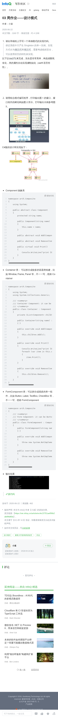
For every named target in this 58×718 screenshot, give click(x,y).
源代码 (11, 494)
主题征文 (22, 10)
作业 (38, 535)
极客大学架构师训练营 (23, 535)
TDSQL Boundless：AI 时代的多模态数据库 (19, 597)
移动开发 (45, 10)
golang (36, 10)
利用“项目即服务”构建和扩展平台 (19, 656)
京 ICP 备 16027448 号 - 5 (29, 702)
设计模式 (7, 535)
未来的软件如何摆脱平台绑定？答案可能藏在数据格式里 (19, 641)
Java (54, 10)
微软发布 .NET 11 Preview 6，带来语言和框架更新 (18, 626)
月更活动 (12, 10)
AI (30, 10)
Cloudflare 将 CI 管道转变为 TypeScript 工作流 (18, 612)
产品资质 (29, 704)
